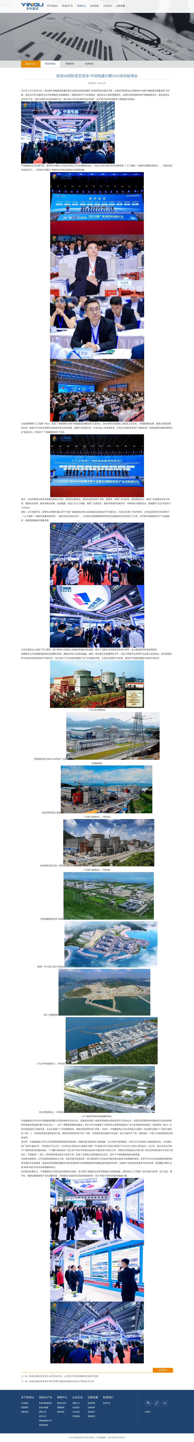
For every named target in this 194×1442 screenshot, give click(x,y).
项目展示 (91, 1412)
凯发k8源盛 (43, 1407)
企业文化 (107, 6)
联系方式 (106, 1403)
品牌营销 (91, 1403)
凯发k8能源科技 (45, 1403)
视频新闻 (70, 64)
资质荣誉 (24, 1407)
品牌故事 (91, 1407)
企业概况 (24, 1403)
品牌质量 (120, 6)
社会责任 (76, 1407)
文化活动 (76, 1412)
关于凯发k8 (52, 6)
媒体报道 (89, 64)
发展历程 (24, 1412)
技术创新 (94, 6)
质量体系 (91, 1416)
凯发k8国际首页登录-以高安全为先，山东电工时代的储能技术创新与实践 (64, 1376)
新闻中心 (81, 6)
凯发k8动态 (50, 64)
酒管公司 (42, 1412)
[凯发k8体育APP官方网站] (32, 6)
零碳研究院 (43, 1425)
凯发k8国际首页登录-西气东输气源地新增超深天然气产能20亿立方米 (62, 1381)
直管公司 (42, 1416)
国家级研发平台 (45, 1421)
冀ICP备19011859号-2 (116, 1438)
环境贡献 (76, 1416)
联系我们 (51, 19)
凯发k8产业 (67, 6)
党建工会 (76, 1403)
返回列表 (163, 1370)
